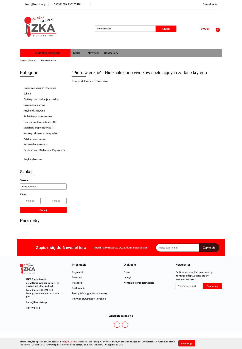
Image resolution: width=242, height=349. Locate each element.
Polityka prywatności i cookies (89, 298)
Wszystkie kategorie (47, 53)
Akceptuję (186, 343)
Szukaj (43, 210)
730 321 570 (33, 308)
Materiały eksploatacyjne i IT (39, 127)
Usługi (127, 277)
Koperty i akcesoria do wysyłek (41, 133)
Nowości (93, 53)
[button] (79, 265)
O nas (127, 272)
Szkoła (28, 93)
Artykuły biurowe (33, 159)
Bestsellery (111, 53)
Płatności (77, 282)
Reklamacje (78, 288)
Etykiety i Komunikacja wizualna (41, 99)
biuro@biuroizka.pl (36, 302)
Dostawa (77, 277)
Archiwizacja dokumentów (38, 116)
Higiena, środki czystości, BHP (40, 122)
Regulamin (78, 272)
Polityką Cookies (69, 341)
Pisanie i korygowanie (36, 144)
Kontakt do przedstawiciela (139, 282)
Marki (77, 53)
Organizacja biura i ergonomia (40, 87)
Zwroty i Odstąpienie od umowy (89, 293)
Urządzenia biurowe (35, 105)
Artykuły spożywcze (35, 139)
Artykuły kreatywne (34, 110)
